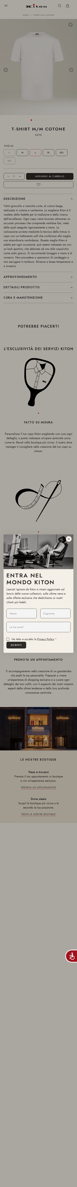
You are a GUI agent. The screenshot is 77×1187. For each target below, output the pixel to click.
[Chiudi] (69, 539)
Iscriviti (16, 645)
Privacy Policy (45, 639)
